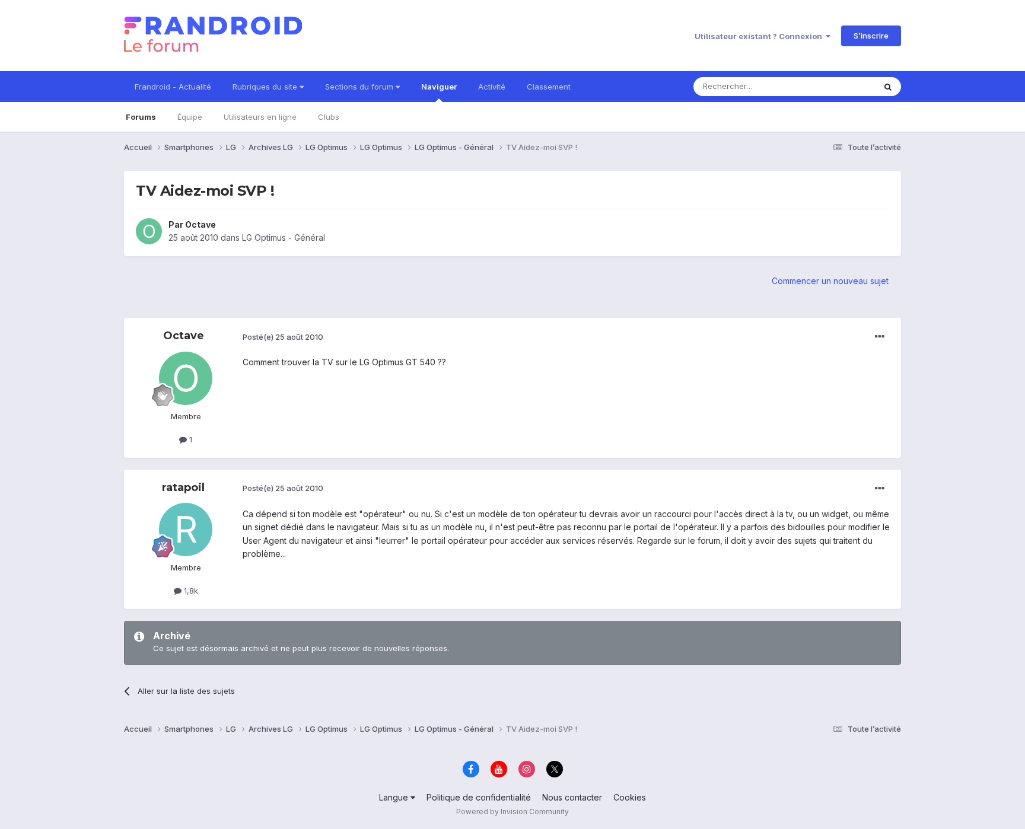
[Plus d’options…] (880, 337)
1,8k (190, 590)
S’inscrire (871, 35)
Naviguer (439, 86)
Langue (394, 797)
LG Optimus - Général (283, 237)
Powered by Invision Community (512, 811)
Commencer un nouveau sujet (830, 281)
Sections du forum (360, 86)
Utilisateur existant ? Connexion (760, 36)
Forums (141, 117)
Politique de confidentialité (478, 797)
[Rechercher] (888, 86)
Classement (549, 86)
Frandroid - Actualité (173, 86)
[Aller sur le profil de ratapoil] (185, 529)
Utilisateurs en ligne (260, 117)
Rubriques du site (266, 86)
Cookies (629, 797)
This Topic (840, 86)
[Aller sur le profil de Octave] (149, 231)
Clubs (328, 117)
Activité (491, 86)
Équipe (189, 117)
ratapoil (183, 487)
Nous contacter (572, 797)
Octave (200, 224)
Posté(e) (283, 337)
